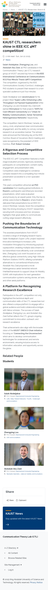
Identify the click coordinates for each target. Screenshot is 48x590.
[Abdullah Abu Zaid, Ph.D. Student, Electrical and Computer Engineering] (24, 454)
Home (5, 10)
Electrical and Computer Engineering (27, 396)
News (13, 10)
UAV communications (13, 437)
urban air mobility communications (31, 474)
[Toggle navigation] (45, 4)
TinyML (29, 399)
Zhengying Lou (11, 432)
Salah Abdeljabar (12, 394)
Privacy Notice (36, 582)
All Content (13, 553)
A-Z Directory (10, 548)
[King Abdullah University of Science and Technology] (12, 4)
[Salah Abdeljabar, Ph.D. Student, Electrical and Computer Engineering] (24, 379)
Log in (11, 570)
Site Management (12, 565)
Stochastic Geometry (13, 474)
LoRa (8, 399)
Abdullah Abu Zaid (13, 469)
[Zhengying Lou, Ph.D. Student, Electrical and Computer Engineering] (24, 418)
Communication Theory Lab (35, 4)
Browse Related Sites (17, 558)
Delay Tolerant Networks (18, 399)
